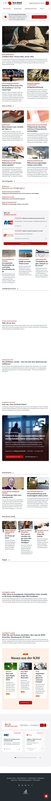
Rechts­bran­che (6, 472)
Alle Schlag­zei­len (7, 181)
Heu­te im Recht (7, 106)
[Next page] (40, 757)
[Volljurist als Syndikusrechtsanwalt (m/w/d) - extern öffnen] (45, 226)
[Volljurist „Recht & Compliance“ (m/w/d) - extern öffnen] (45, 238)
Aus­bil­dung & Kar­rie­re (9, 288)
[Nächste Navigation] (49, 8)
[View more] (13, 106)
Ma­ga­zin (4, 560)
